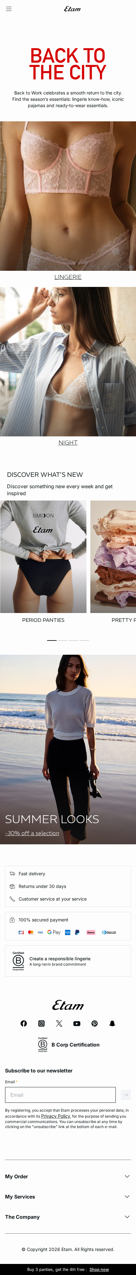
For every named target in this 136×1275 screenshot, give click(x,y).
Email (11, 1081)
